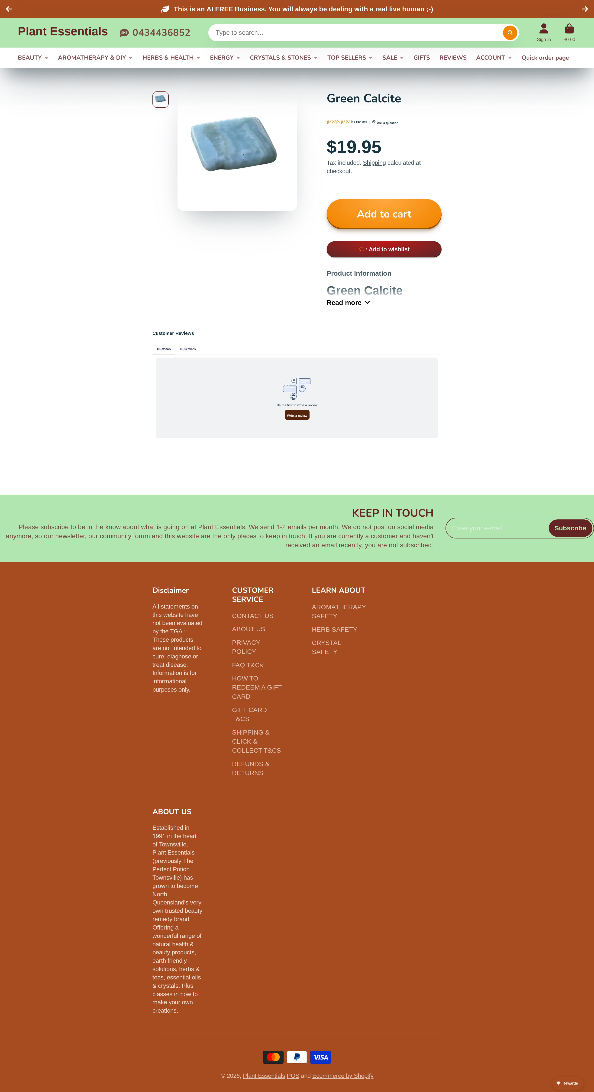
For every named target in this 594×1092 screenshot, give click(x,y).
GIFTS (421, 58)
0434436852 (161, 32)
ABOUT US (248, 629)
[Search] (510, 33)
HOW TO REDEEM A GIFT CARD (257, 687)
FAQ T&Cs (247, 665)
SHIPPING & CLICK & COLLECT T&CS (256, 741)
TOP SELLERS (346, 58)
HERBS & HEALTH (168, 58)
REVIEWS (453, 58)
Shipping (374, 162)
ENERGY (222, 58)
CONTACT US (253, 615)
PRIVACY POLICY (246, 647)
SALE (389, 58)
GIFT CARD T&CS (249, 714)
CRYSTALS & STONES (280, 58)
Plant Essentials (264, 1076)
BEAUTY (30, 58)
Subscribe (570, 528)
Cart (569, 32)
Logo (63, 32)
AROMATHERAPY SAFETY (339, 611)
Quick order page (545, 58)
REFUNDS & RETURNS (251, 768)
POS (293, 1076)
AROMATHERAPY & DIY (92, 58)
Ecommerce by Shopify (343, 1076)
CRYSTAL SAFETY (326, 647)
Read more (344, 302)
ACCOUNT (490, 58)
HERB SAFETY (334, 629)
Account (544, 32)
